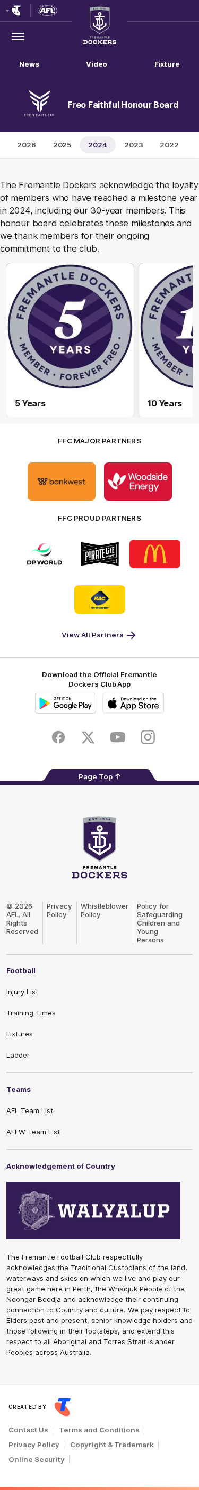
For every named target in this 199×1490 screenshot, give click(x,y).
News (29, 64)
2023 (133, 145)
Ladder (18, 1055)
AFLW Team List (33, 1131)
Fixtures (19, 1034)
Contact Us (28, 1430)
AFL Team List (29, 1110)
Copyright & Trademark (112, 1444)
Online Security (36, 1459)
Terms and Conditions (99, 1430)
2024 (97, 145)
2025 (62, 145)
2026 (26, 145)
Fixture (167, 64)
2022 (169, 145)
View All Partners (93, 635)
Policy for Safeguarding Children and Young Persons (160, 923)
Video (97, 64)
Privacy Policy (59, 910)
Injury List (22, 991)
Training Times (31, 1012)
